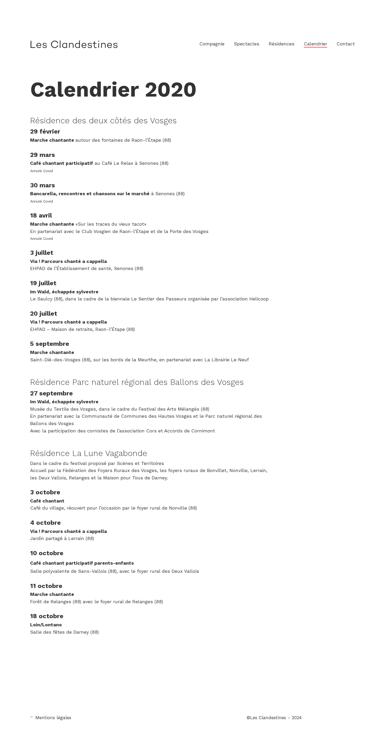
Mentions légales (53, 717)
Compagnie (211, 43)
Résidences (281, 43)
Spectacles (246, 43)
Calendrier (315, 43)
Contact (346, 43)
